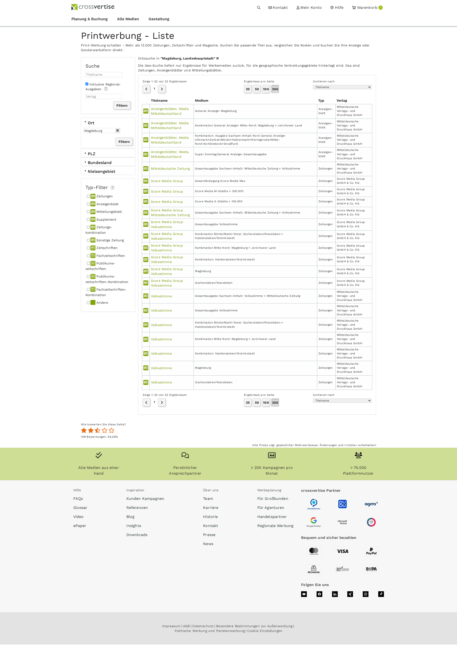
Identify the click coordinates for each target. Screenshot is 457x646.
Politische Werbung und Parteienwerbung (210, 631)
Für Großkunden (272, 498)
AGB (186, 626)
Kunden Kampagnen (145, 498)
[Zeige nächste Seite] (162, 89)
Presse (209, 534)
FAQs (78, 498)
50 (257, 89)
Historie (210, 516)
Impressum (171, 626)
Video (78, 516)
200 (275, 89)
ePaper (79, 525)
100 (266, 89)
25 (248, 89)
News (208, 544)
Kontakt (210, 525)
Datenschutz (203, 626)
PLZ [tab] (91, 153)
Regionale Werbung (275, 525)
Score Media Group (167, 181)
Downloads (136, 534)
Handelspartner (272, 516)
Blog (130, 516)
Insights (133, 525)
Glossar (80, 507)
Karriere (210, 507)
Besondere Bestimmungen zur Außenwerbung (254, 626)
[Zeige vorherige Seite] (146, 89)
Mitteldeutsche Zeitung (170, 168)
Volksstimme (161, 296)
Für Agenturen (270, 507)
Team (208, 498)
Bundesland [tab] (100, 162)
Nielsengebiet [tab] (101, 171)
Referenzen (137, 507)
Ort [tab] (91, 122)
